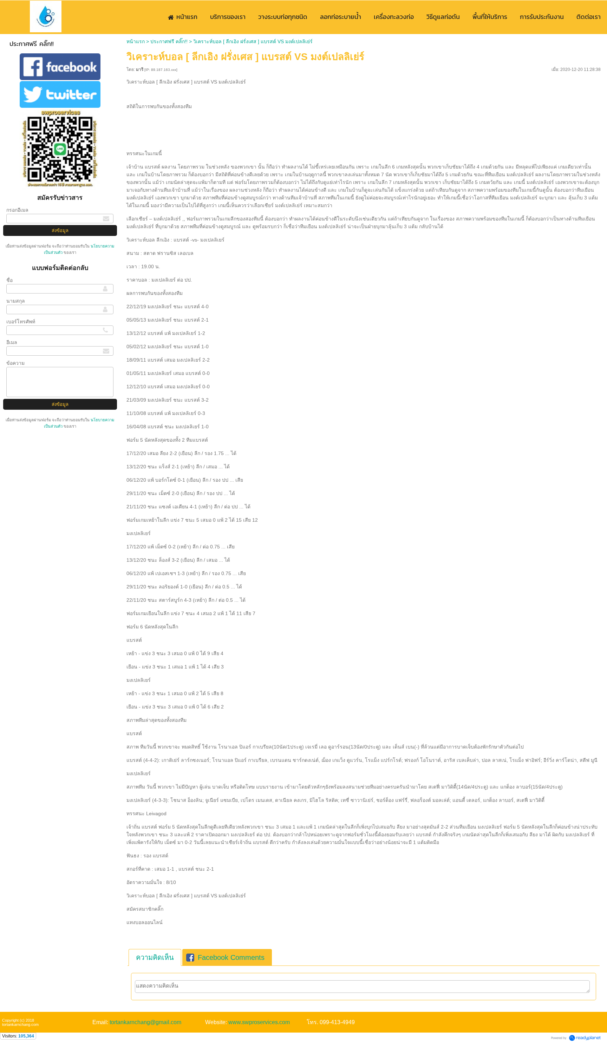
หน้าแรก (135, 41)
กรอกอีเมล (17, 210)
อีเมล (11, 342)
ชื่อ (9, 280)
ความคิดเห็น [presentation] (155, 957)
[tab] (155, 957)
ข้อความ (15, 363)
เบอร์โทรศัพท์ (20, 321)
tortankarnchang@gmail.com (145, 1022)
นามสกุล (15, 301)
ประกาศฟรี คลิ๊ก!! (169, 41)
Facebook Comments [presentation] (231, 957)
